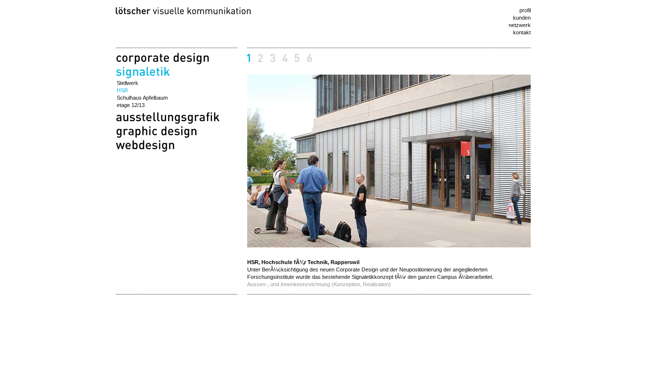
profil (525, 10)
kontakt (522, 32)
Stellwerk (127, 83)
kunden (522, 18)
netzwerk (520, 25)
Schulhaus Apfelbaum (142, 98)
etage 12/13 (131, 105)
